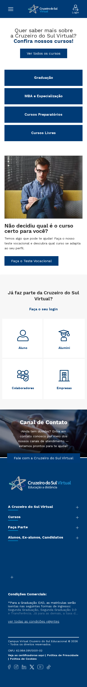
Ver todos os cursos (43, 53)
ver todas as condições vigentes (33, 622)
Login (75, 12)
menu (13, 9)
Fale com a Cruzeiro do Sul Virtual (43, 458)
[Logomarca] (43, 9)
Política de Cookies (23, 658)
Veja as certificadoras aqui (26, 655)
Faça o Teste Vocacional (31, 261)
